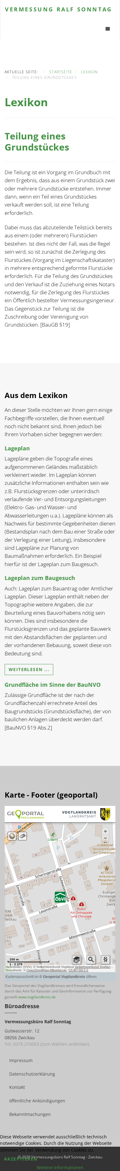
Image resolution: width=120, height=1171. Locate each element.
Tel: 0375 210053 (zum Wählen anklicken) (47, 1044)
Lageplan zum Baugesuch (40, 577)
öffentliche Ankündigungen (37, 1101)
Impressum (21, 1060)
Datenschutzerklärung (32, 1074)
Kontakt (17, 1087)
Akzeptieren (20, 1159)
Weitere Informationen (60, 1167)
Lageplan (17, 448)
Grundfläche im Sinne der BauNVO (53, 684)
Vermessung (58, 9)
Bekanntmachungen (30, 1114)
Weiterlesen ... (29, 669)
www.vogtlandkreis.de (37, 997)
